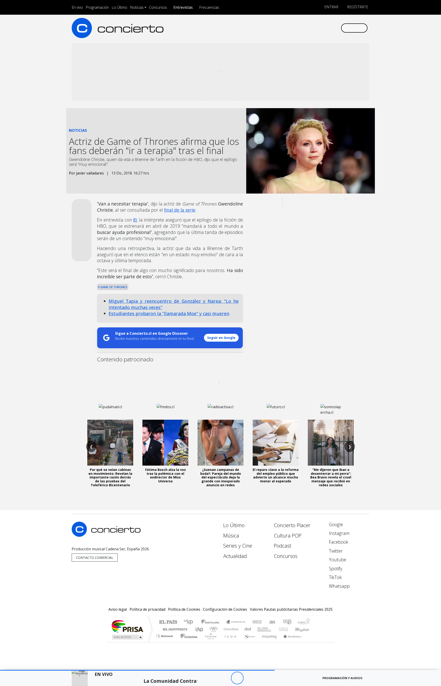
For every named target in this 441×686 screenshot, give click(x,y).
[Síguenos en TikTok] (329, 28)
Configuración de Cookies (225, 609)
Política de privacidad (147, 609)
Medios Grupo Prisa (127, 637)
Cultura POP (287, 535)
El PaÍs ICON (229, 642)
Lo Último (119, 7)
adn (286, 622)
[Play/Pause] (237, 678)
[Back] (212, 678)
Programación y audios (342, 678)
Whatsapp (339, 586)
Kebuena (304, 629)
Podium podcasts (165, 635)
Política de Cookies (184, 609)
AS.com (271, 622)
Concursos (158, 7)
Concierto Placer (292, 525)
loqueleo (267, 642)
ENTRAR (330, 6)
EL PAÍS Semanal (260, 629)
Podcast (282, 545)
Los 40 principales (190, 622)
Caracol (304, 622)
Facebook (338, 542)
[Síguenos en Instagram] (291, 28)
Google (335, 524)
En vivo (77, 7)
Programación (97, 7)
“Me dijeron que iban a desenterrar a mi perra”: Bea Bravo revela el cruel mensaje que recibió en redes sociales (330, 477)
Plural (209, 642)
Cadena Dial (288, 629)
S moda (248, 642)
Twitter (335, 551)
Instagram (339, 533)
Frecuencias (209, 7)
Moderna (188, 642)
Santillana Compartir (235, 622)
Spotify (335, 568)
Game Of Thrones (113, 287)
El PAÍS (168, 622)
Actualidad (235, 555)
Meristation (290, 642)
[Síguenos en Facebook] (299, 28)
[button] (137, 670)
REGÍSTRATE (357, 6)
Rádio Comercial (310, 642)
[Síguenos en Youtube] (314, 28)
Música (231, 535)
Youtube (337, 560)
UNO (200, 629)
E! (135, 220)
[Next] (262, 678)
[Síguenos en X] (307, 28)
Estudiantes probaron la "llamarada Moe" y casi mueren (169, 313)
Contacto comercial (94, 557)
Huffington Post (174, 629)
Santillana (211, 622)
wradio (213, 629)
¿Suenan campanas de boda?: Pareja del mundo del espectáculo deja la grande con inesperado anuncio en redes (220, 477)
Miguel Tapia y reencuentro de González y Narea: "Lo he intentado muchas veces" (174, 304)
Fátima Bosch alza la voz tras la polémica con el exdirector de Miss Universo (165, 475)
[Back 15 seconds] (224, 678)
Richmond (165, 642)
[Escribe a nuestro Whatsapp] (337, 28)
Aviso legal (117, 609)
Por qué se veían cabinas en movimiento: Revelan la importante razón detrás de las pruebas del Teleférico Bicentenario (110, 477)
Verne (274, 629)
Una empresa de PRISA (127, 626)
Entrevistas (183, 7)
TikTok (335, 577)
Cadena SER (257, 622)
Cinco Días (230, 629)
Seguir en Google (221, 337)
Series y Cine (237, 545)
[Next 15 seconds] (249, 678)
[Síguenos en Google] (284, 28)
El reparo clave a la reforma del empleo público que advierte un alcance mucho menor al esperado (276, 475)
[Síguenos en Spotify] (322, 28)
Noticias (137, 7)
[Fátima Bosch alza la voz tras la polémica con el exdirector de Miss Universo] (165, 443)
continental (248, 629)
